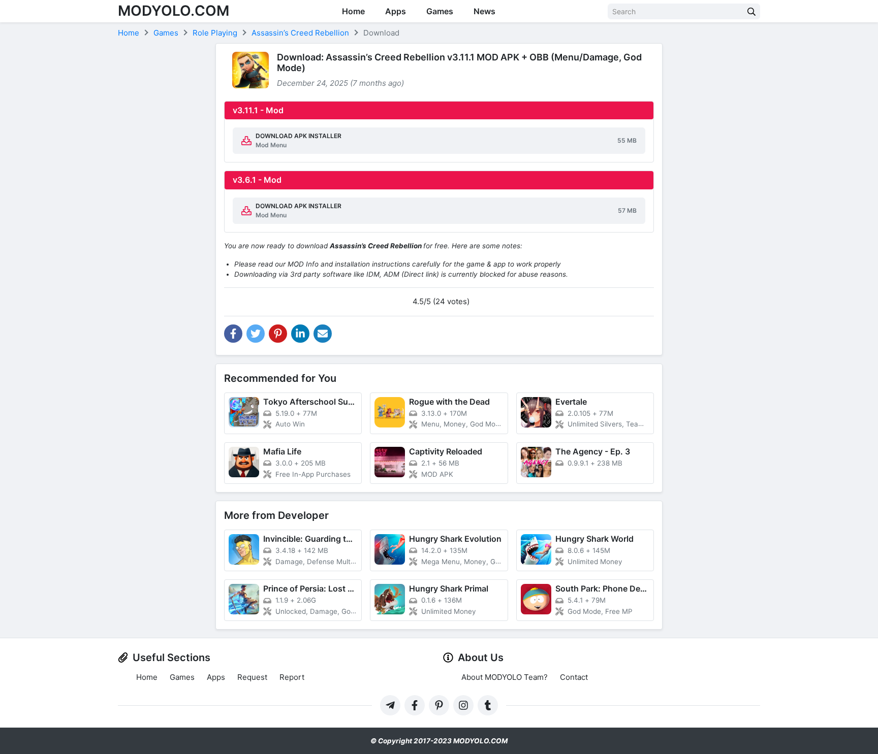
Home (353, 11)
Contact (574, 677)
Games (439, 11)
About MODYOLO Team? (504, 677)
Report (291, 677)
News (484, 11)
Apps (395, 11)
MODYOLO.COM (173, 10)
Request (252, 677)
